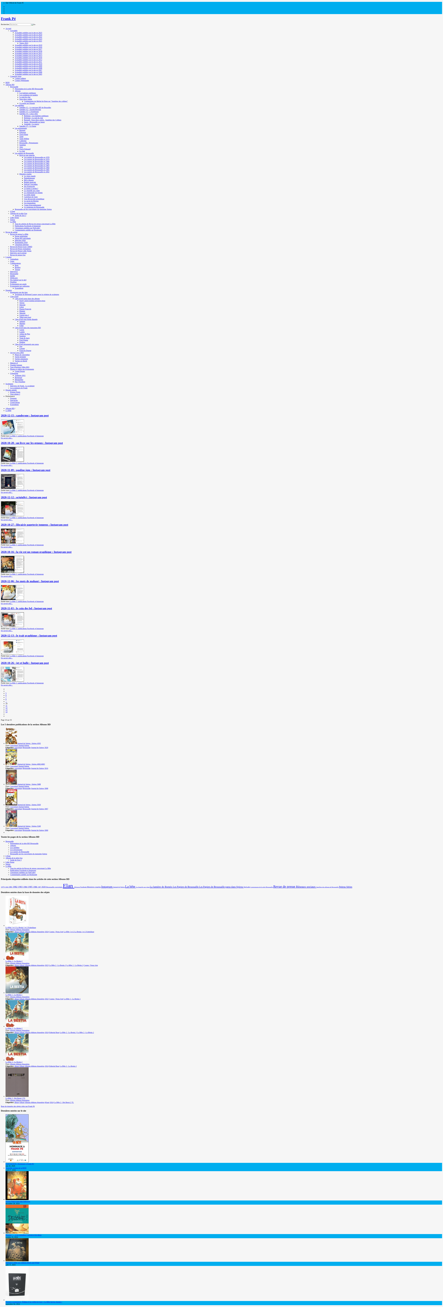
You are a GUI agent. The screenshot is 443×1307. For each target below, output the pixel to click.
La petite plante (29, 195)
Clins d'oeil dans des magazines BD (28, 328)
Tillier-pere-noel (25, 317)
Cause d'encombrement (32, 205)
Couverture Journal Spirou (19, 745)
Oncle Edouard (24, 149)
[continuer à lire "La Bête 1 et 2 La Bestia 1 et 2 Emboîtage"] (17, 925)
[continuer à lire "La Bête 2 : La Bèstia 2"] (17, 1026)
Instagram (107, 886)
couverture (18, 748)
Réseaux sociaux (306, 886)
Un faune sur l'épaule (27, 103)
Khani (47, 1102)
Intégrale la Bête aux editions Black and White (22, 1263)
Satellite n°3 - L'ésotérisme (29, 112)
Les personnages (21, 128)
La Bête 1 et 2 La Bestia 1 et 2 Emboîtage (21, 928)
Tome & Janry (24, 338)
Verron (21, 303)
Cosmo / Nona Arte (56, 932)
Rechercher (5, 24)
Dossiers (9, 290)
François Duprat (25, 351)
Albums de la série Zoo (18, 213)
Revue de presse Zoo (17, 255)
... (6, 701)
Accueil (8, 29)
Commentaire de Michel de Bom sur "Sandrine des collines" (46, 101)
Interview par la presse (18, 253)
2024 (47, 932)
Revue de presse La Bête (19, 234)
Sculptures (9, 384)
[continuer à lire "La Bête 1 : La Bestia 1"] (17, 993)
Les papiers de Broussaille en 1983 (36, 166)
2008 (46, 788)
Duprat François (25, 309)
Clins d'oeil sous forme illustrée (26, 319)
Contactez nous (15, 76)
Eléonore (22, 132)
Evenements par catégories (20, 286)
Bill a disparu (29, 180)
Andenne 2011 (20, 375)
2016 (46, 768)
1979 (3, 887)
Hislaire (22, 311)
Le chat (22, 151)
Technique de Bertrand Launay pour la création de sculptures (37, 294)
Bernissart (18, 378)
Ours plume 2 (15, 394)
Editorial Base (54, 1032)
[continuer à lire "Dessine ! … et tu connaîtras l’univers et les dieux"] (17, 1233)
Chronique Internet (21, 245)
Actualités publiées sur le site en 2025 (28, 33)
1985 (30, 887)
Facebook (83, 887)
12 (6, 708)
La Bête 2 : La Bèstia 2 (74, 965)
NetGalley (247, 887)
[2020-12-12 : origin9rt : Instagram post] (12, 516)
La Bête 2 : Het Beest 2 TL (15, 1098)
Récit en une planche (27, 155)
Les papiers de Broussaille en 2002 (36, 172)
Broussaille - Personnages (28, 143)
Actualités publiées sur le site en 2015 (28, 53)
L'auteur (9, 257)
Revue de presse (11, 232)
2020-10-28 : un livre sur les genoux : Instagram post (32, 442)
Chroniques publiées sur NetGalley (27, 228)
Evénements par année (18, 284)
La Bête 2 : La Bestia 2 (14, 961)
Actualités (13, 31)
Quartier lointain (16, 365)
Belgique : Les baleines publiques (36, 116)
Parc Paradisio (20, 382)
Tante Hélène (24, 139)
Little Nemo (14, 218)
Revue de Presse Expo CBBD (21, 247)
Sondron (22, 336)
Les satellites (19, 105)
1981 (11, 887)
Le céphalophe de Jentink (33, 193)
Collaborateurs (15, 263)
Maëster (22, 324)
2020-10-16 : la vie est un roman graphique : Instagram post (36, 551)
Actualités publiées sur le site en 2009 (28, 66)
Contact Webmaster (22, 80)
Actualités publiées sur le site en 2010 (28, 64)
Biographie (14, 274)
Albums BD (10, 85)
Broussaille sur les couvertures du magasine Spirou (33, 209)
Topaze (17, 270)
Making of (14, 363)
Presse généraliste (21, 236)
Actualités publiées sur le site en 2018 (28, 51)
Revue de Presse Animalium (20, 249)
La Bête (13, 222)
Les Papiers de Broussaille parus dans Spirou (221, 886)
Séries (349, 886)
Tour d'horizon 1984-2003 (19, 367)
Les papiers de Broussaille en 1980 (36, 161)
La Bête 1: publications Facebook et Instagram (27, 436)
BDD (8, 83)
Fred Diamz (23, 340)
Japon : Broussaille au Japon (34, 122)
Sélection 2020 (20, 240)
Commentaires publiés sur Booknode (28, 230)
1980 (7, 887)
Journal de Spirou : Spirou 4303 (29, 743)
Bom (16, 265)
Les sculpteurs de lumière (28, 95)
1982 (15, 887)
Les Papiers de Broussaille (186, 886)
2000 (46, 830)
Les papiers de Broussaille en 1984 (36, 168)
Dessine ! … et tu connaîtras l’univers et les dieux (24, 1235)
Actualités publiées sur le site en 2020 (28, 47)
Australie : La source (31, 124)
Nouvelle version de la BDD (16, 1168)
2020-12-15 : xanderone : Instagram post (25, 415)
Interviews (14, 272)
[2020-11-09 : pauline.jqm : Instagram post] (12, 488)
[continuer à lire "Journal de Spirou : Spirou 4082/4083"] (12, 764)
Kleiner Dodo (15, 392)
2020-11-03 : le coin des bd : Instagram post (26, 608)
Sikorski (22, 305)
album (16, 932)
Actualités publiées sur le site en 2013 (28, 56)
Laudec (22, 332)
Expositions (19, 288)
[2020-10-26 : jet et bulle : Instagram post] (12, 681)
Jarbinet (22, 321)
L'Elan (12, 211)
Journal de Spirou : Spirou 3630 (29, 805)
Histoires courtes (25, 174)
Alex (21, 147)
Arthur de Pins (24, 334)
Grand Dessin (20, 371)
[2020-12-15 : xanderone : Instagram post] (12, 434)
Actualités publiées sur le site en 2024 (28, 35)
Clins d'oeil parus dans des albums (27, 299)
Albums (18, 91)
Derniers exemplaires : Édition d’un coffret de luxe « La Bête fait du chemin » (34, 1302)
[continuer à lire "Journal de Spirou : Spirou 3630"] (12, 805)
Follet (21, 326)
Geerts (21, 330)
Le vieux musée (30, 176)
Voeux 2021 (23, 43)
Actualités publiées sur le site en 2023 (28, 39)
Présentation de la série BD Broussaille (29, 89)
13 (6, 710)
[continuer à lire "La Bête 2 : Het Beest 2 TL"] (17, 1096)
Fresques (13, 398)
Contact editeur (20, 78)
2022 (47, 999)
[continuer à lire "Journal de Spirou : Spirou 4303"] (12, 743)
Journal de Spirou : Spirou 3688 (29, 784)
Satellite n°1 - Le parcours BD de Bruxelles (35, 107)
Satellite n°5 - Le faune (27, 126)
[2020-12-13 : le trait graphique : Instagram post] (12, 654)
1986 (35, 887)
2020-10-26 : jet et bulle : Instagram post (25, 662)
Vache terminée (20, 357)
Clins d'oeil (14, 297)
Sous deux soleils (25, 99)
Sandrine (22, 145)
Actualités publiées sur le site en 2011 (28, 62)
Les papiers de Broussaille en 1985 (36, 170)
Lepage (22, 348)
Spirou (12, 220)
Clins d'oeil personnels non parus (27, 344)
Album (21, 932)
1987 (40, 887)
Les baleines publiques (27, 93)
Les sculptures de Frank (18, 388)
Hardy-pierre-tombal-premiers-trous (32, 301)
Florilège (13, 282)
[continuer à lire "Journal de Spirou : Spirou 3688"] (12, 784)
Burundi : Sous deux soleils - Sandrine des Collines (42, 120)
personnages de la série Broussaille (262, 887)
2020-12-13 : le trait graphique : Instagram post (29, 635)
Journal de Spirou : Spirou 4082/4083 (31, 764)
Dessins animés (11, 390)
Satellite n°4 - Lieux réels (28, 114)
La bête (130, 886)
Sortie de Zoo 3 (20, 216)
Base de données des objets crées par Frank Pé (18, 1106)
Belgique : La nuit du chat (33, 118)
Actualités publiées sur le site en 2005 (28, 74)
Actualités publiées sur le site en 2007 (28, 70)
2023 (47, 965)
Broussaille (14, 87)
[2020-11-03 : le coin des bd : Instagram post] (12, 626)
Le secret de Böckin (31, 201)
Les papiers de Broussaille (24, 153)
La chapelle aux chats (32, 191)
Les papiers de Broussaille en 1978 (36, 157)
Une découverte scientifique (34, 199)
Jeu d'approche (29, 186)
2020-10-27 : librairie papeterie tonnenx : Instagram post (34, 524)
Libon (21, 307)
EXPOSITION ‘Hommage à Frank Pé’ (20, 1164)
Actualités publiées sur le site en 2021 (28, 41)
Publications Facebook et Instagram (28, 226)
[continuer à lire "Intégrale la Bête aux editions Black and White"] (17, 1261)
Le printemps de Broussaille (34, 207)
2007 (46, 809)
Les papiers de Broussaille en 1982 (36, 164)
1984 (25, 887)
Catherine (22, 141)
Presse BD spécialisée (23, 238)
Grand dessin (15, 402)
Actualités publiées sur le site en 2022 (28, 37)
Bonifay (18, 267)
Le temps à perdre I (31, 189)
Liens (12, 261)
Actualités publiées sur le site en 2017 (28, 49)
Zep (20, 346)
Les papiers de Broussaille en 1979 (36, 159)
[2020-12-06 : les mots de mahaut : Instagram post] (12, 599)
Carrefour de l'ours (31, 197)
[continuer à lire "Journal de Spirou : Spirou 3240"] (12, 826)
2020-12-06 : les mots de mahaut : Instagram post (30, 581)
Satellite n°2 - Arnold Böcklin (30, 110)
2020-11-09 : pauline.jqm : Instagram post (25, 470)
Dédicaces (14, 278)
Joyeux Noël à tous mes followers (18, 1201)
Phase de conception (22, 355)
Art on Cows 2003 (17, 353)
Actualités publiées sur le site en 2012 (28, 60)
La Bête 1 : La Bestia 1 (14, 995)
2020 (46, 748)
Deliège (22, 342)
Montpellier (19, 380)
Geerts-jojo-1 (24, 315)
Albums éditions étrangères (19, 930)
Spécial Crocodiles (31, 184)
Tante (21, 137)
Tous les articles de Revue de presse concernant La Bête (35, 224)
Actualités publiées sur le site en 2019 (28, 45)
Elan (68, 886)
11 (6, 706)
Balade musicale (30, 182)
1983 (20, 887)
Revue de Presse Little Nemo (20, 251)
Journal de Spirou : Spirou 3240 (29, 826)
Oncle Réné (23, 134)
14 (6, 712)
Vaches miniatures (21, 359)
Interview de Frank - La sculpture (22, 386)
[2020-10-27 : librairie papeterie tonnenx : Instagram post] (12, 543)
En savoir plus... (7, 438)
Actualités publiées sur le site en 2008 (28, 68)
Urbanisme (14, 373)
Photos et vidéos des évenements (22, 369)
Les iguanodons (30, 203)
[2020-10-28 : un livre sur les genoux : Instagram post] (12, 461)
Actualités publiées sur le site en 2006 (28, 72)
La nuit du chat (24, 97)
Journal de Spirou (37, 748)
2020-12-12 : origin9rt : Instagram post (24, 497)
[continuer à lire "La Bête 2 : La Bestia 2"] (17, 959)
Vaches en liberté (21, 361)
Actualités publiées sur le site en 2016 (28, 58)
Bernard (22, 130)
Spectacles (14, 400)
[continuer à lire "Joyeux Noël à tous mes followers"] (17, 1199)
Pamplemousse (29, 178)
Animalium (14, 259)
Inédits (12, 276)
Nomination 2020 (21, 243)
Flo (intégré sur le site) (18, 280)
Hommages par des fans (19, 292)
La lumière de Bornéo (161, 886)
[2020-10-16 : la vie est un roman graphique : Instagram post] (12, 572)
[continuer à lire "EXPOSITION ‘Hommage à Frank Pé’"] (17, 1162)
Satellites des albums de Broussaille (327, 887)
